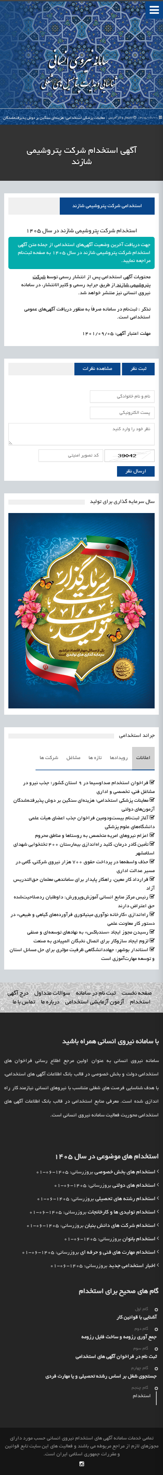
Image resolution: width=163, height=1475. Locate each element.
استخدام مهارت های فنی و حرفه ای (117, 1253)
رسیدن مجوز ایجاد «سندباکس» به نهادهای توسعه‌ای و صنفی (87, 932)
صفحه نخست (137, 993)
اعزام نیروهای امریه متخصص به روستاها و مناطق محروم (91, 836)
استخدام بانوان (138, 1239)
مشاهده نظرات (97, 369)
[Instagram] (81, 1464)
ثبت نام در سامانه (96, 993)
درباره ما (50, 1002)
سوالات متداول (52, 993)
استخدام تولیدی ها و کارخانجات (121, 1213)
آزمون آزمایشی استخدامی (94, 1002)
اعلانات (143, 758)
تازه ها (95, 758)
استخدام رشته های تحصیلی (125, 1199)
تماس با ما (24, 1002)
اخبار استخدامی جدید (132, 1266)
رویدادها (119, 758)
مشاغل (73, 758)
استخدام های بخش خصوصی (124, 1172)
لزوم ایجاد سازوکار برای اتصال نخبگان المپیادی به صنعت (90, 941)
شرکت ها (49, 758)
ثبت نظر (138, 369)
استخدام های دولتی (133, 1186)
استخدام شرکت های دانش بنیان (120, 1226)
